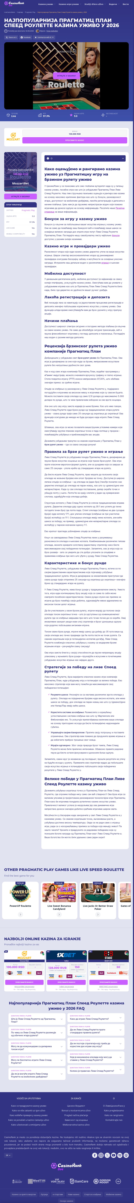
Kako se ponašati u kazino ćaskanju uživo (28, 1120)
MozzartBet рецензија (24, 986)
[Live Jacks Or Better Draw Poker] (98, 900)
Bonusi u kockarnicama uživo (76, 1110)
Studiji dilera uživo (94, 4)
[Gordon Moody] (101, 1181)
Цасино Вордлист (76, 1105)
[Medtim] (37, 1181)
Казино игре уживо (69, 4)
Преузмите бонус (74, 140)
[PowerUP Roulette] (20, 900)
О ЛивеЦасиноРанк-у (114, 1105)
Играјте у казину (66, 75)
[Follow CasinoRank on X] (107, 1155)
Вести (126, 4)
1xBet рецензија (66, 986)
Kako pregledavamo (114, 1110)
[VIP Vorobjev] (58, 1181)
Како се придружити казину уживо (28, 1105)
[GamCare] (79, 1181)
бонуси (116, 235)
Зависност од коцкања (76, 1120)
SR (7, 1155)
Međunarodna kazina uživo (76, 1124)
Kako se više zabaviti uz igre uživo (28, 1110)
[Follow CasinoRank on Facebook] (94, 1155)
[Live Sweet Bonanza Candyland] (59, 900)
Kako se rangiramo (114, 1115)
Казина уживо (45, 4)
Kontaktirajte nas (113, 1120)
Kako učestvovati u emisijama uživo (28, 1124)
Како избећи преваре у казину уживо (29, 1115)
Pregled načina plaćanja (76, 1115)
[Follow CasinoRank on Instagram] (101, 1155)
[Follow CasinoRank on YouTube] (113, 1155)
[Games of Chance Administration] (17, 1181)
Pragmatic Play (28, 210)
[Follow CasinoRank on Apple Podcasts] (126, 1155)
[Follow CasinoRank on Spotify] (119, 1155)
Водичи (113, 4)
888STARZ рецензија (108, 986)
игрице (105, 262)
